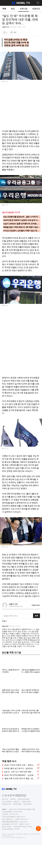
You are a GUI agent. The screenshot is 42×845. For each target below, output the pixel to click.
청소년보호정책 (7, 801)
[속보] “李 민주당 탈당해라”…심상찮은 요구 (20, 775)
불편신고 (17, 801)
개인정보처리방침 (23, 799)
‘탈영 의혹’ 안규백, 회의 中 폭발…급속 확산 (20, 778)
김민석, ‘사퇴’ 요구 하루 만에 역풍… (18, 772)
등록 (36, 616)
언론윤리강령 (26, 801)
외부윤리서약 (6, 804)
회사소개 (5, 799)
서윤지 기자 (5, 27)
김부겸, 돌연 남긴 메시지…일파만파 (18, 768)
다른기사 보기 (36, 605)
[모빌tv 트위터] (8, 796)
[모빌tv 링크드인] (22, 796)
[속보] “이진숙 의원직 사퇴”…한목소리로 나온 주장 (20, 765)
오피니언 (23, 9)
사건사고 (36, 9)
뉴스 (13, 9)
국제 (4, 9)
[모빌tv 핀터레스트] (6, 796)
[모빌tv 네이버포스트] (25, 796)
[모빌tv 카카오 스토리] (19, 796)
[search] (38, 2)
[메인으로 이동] (21, 3)
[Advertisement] (21, 108)
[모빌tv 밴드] (16, 796)
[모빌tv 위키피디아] (14, 796)
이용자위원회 (17, 804)
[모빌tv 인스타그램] (3, 796)
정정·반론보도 (27, 804)
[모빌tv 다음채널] (11, 796)
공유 (14, 32)
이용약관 (13, 799)
